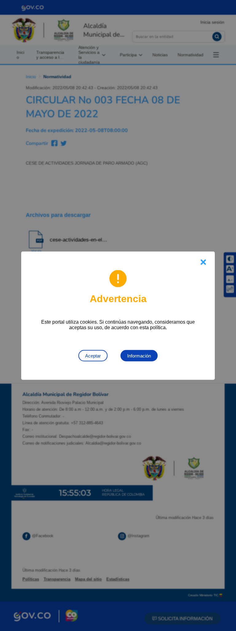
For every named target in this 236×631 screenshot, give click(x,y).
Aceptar (93, 355)
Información (139, 355)
